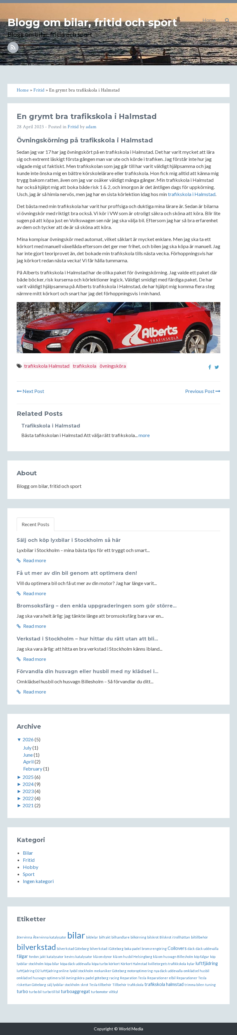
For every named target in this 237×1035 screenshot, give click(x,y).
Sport (29, 874)
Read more (34, 560)
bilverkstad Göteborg (73, 949)
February (32, 768)
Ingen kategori (38, 881)
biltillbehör (199, 937)
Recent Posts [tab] (35, 524)
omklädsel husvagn (31, 978)
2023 (28, 791)
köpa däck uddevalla (75, 964)
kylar (191, 964)
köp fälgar (201, 957)
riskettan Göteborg (31, 985)
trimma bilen (194, 985)
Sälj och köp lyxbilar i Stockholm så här (69, 540)
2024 (28, 784)
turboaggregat (75, 991)
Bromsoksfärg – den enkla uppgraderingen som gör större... (97, 606)
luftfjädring (207, 963)
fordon (34, 957)
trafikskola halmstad (164, 984)
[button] (227, 20)
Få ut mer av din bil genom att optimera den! (77, 573)
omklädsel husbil (196, 971)
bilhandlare (120, 937)
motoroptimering (140, 971)
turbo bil (35, 992)
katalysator (55, 957)
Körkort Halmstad (134, 964)
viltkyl (113, 992)
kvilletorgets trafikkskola (167, 964)
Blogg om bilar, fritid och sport (92, 22)
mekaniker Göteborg (110, 971)
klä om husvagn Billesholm (173, 957)
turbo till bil (51, 992)
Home (209, 20)
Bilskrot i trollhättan (175, 937)
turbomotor (99, 992)
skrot (84, 985)
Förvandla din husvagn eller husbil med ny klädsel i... (87, 671)
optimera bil (56, 978)
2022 (28, 798)
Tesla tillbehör (100, 985)
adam (91, 127)
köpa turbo (100, 964)
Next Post (33, 391)
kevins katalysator (78, 957)
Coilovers (177, 948)
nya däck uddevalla (168, 971)
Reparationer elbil (161, 978)
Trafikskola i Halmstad (50, 426)
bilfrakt (104, 937)
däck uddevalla (207, 949)
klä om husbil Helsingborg (132, 957)
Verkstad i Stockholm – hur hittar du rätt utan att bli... (87, 639)
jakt (43, 957)
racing (114, 978)
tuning (210, 985)
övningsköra (113, 366)
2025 (28, 777)
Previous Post (200, 391)
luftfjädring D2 (28, 971)
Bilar (28, 853)
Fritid (73, 127)
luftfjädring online (54, 971)
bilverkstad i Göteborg (106, 949)
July (27, 748)
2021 (28, 805)
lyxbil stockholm (81, 971)
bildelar (92, 937)
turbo (22, 991)
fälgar (22, 956)
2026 (28, 739)
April (28, 761)
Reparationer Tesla (191, 978)
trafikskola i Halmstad (191, 194)
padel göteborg (96, 978)
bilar (76, 935)
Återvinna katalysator (49, 937)
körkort (114, 964)
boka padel (132, 949)
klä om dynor (102, 957)
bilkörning (138, 937)
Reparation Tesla (133, 978)
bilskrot (153, 937)
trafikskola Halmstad (46, 366)
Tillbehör (119, 985)
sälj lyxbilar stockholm (63, 985)
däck (191, 949)
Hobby (30, 867)
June (28, 755)
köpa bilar (51, 964)
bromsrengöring (154, 949)
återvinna (24, 937)
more (144, 435)
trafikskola (84, 366)
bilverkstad (36, 946)
